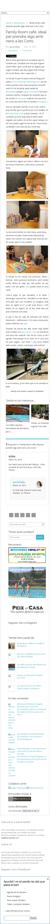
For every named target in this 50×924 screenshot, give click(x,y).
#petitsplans (19, 23)
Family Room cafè (16, 113)
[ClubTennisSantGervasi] (27, 597)
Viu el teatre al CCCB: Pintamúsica (30, 734)
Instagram (42, 101)
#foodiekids (11, 91)
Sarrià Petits (14, 46)
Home (8, 23)
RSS (33, 515)
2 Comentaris (27, 50)
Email (17, 515)
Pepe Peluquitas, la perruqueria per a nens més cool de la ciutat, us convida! (31, 751)
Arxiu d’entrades (15, 811)
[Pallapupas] (17, 788)
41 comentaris (31, 712)
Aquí (27, 286)
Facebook (21, 98)
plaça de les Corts (29, 332)
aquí (25, 323)
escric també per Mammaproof (25, 81)
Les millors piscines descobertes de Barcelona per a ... (17, 428)
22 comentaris (31, 759)
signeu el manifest (31, 91)
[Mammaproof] (35, 788)
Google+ (28, 515)
